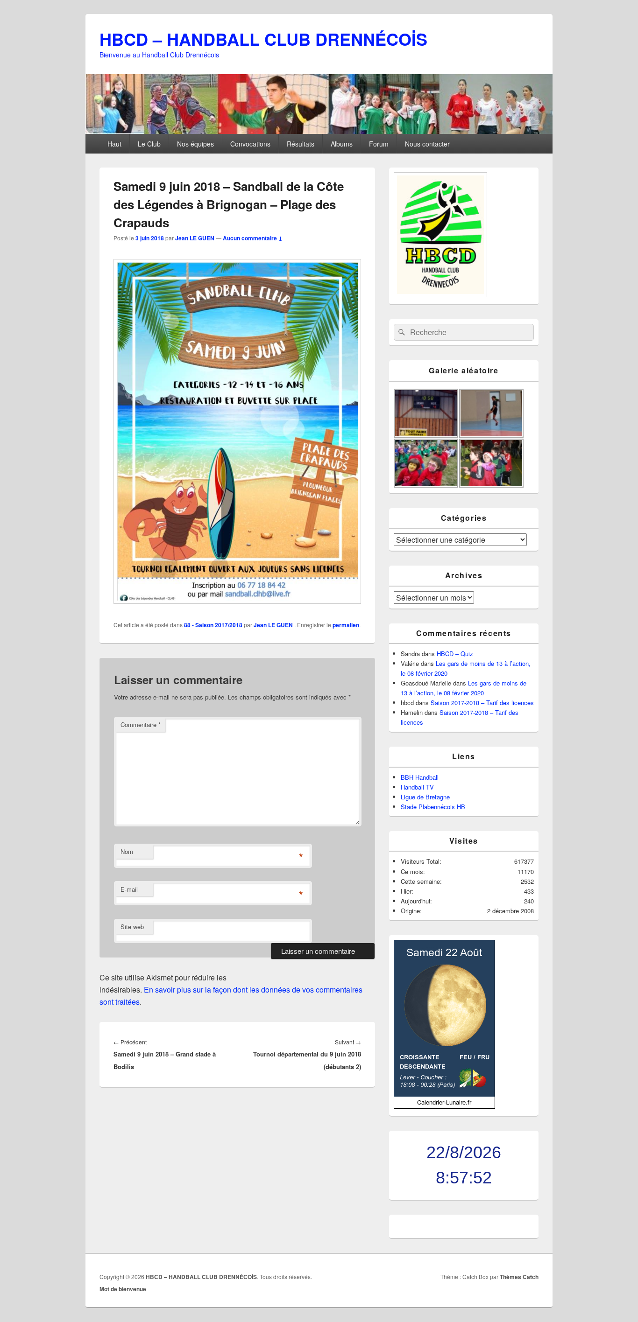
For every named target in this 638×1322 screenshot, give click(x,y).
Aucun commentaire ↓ (253, 238)
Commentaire (141, 724)
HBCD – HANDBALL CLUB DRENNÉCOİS (263, 39)
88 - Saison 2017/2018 (213, 625)
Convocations (250, 143)
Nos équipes (195, 143)
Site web (132, 926)
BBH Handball (420, 777)
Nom (127, 851)
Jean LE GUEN (194, 238)
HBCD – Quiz (455, 653)
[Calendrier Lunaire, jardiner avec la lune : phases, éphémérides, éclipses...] (444, 1106)
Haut (114, 143)
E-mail (129, 889)
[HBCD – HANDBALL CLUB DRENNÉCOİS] (319, 131)
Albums (342, 143)
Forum (379, 143)
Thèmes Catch (519, 1277)
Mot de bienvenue (122, 1289)
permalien (346, 625)
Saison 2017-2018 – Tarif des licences (482, 702)
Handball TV (417, 787)
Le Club (149, 143)
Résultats (300, 143)
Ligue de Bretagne (425, 796)
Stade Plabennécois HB (433, 806)
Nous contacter (427, 143)
